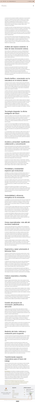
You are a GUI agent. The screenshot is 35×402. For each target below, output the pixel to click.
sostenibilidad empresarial (10, 384)
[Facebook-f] (28, 1)
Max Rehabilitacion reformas (22, 381)
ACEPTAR (17, 401)
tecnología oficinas (16, 384)
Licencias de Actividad (15, 393)
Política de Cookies (29, 400)
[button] (33, 5)
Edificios (13, 390)
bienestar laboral (10, 380)
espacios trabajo (10, 381)
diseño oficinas (14, 380)
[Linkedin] (30, 1)
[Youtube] (33, 1)
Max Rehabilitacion (15, 381)
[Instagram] (31, 1)
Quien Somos (14, 397)
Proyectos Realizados (15, 394)
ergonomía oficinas (19, 380)
